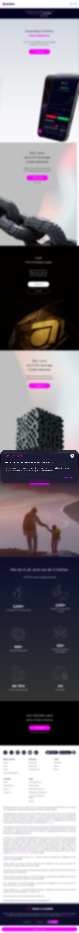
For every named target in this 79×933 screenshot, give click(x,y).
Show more (68, 477)
